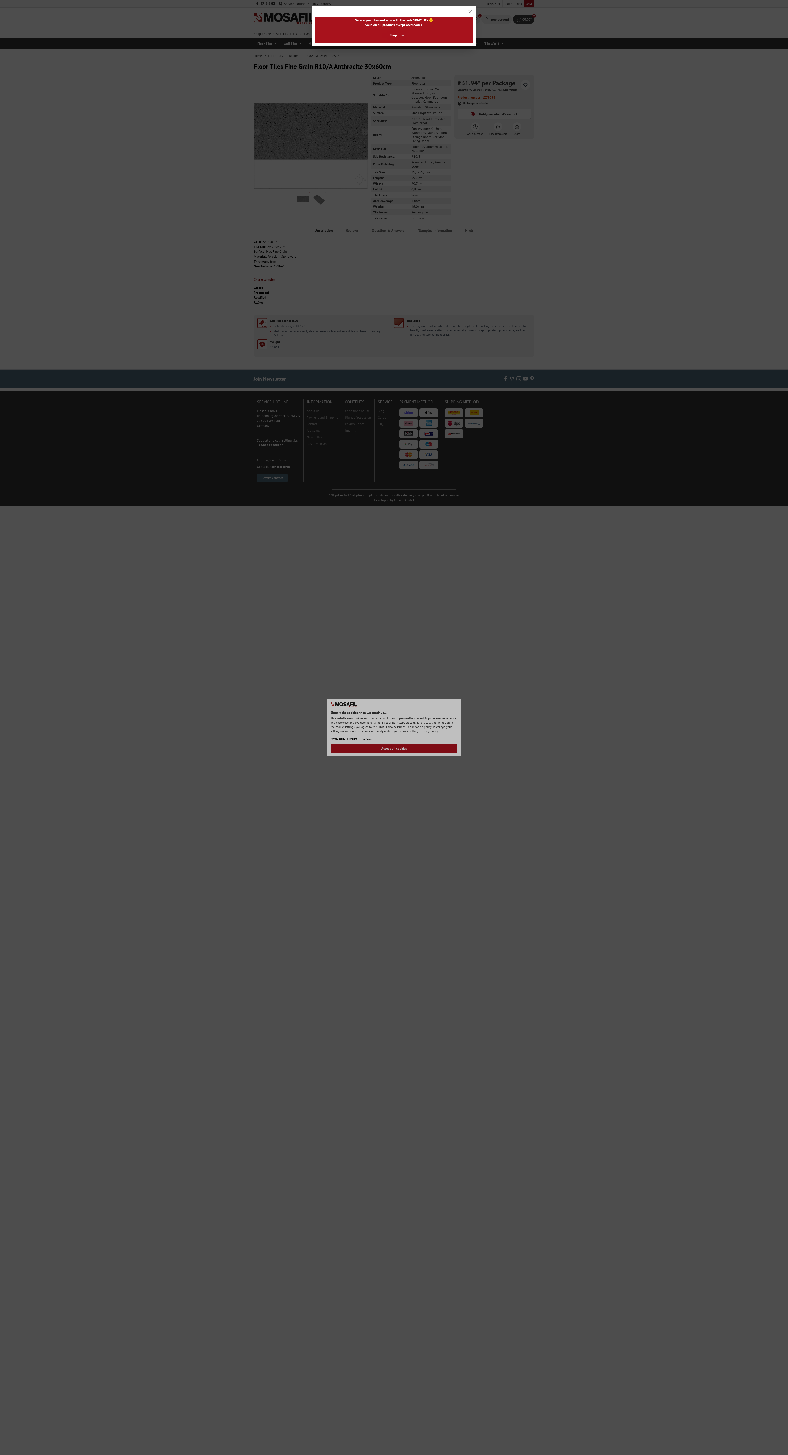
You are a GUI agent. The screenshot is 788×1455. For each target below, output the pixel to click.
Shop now (397, 35)
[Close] (470, 11)
